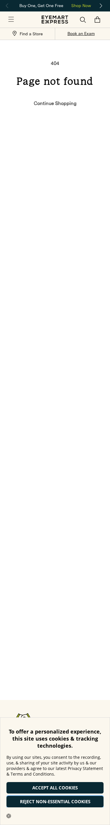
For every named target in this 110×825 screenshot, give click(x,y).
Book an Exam (81, 33)
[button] (11, 20)
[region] (55, 5)
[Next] (101, 5)
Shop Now (81, 5)
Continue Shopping (55, 103)
